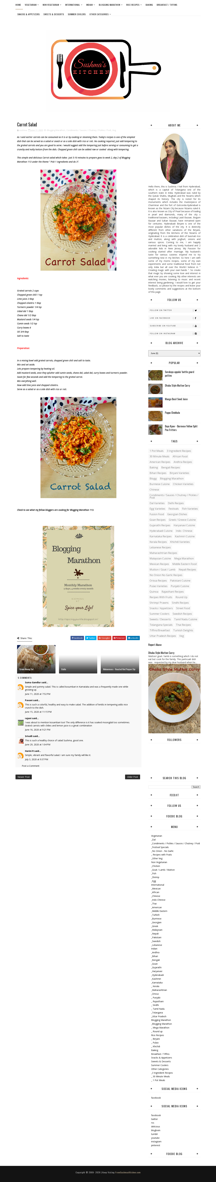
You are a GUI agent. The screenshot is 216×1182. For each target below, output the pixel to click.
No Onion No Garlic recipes (166, 575)
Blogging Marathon (109, 4)
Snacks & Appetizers (28, 14)
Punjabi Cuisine (180, 586)
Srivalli (28, 736)
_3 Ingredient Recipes (162, 1072)
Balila (63, 669)
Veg (114, 130)
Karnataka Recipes (161, 536)
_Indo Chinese (158, 899)
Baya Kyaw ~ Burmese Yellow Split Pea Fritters (181, 428)
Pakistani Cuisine (180, 580)
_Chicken (155, 865)
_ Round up (157, 1031)
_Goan (154, 963)
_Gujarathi (156, 967)
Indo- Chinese (184, 531)
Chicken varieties (183, 484)
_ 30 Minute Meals (160, 1076)
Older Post (132, 776)
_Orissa (155, 993)
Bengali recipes (170, 467)
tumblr (154, 1134)
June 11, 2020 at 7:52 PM (37, 693)
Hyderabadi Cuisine (161, 531)
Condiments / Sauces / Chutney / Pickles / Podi (88, 130)
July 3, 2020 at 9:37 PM (36, 759)
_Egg (153, 880)
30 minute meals (159, 456)
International (72, 4)
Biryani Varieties (179, 473)
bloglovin (155, 1130)
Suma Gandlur (33, 682)
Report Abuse (154, 645)
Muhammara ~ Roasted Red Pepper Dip (119, 669)
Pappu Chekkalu (172, 413)
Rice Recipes (132, 4)
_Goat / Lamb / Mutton (163, 869)
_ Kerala (155, 986)
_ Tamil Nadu (158, 1008)
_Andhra (155, 952)
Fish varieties (190, 508)
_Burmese (156, 918)
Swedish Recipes (182, 613)
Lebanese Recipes (160, 547)
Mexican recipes (159, 564)
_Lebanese (156, 944)
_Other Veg (156, 858)
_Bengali (155, 959)
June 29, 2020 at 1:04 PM (37, 744)
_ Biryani (155, 1038)
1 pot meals (157, 451)
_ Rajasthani (157, 1001)
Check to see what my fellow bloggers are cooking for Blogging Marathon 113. (55, 509)
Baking (149, 4)
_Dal (153, 839)
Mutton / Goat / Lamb (162, 569)
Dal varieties (157, 503)
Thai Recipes (183, 625)
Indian (89, 4)
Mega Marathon (184, 558)
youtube (155, 1137)
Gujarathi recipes (160, 525)
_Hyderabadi (157, 974)
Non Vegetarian (51, 4)
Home (18, 4)
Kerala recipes (158, 542)
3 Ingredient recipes (179, 451)
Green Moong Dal (26, 669)
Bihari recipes (158, 473)
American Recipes (160, 462)
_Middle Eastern (159, 910)
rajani (28, 718)
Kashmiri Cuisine (185, 536)
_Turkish (155, 914)
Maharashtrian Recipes (163, 553)
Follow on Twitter (161, 310)
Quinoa (154, 591)
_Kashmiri (156, 978)
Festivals (174, 508)
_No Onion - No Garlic (162, 850)
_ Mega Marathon (160, 1027)
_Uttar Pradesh (158, 1016)
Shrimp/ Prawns (159, 602)
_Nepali (155, 933)
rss (152, 1122)
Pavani (29, 700)
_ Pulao (155, 1042)
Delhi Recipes (176, 503)
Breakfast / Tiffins (167, 4)
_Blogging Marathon (161, 1023)
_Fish (153, 873)
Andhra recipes (183, 462)
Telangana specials (161, 625)
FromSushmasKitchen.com (128, 1172)
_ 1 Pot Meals (158, 1080)
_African (155, 892)
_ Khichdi (155, 1046)
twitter (154, 1119)
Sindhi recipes (180, 602)
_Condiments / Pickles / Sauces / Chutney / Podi (175, 843)
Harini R (29, 750)
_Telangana (157, 1012)
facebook (156, 1097)
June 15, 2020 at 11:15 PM (38, 711)
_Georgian (156, 922)
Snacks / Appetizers (161, 608)
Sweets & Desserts (53, 14)
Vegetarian (31, 4)
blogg (153, 478)
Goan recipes (158, 519)
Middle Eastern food (184, 564)
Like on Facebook (160, 318)
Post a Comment (30, 765)
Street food (183, 608)
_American (156, 907)
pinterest (155, 1145)
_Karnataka (157, 982)
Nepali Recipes (187, 569)
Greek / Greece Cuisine (182, 519)
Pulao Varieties (158, 586)
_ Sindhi (155, 1004)
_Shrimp (155, 877)
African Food (180, 456)
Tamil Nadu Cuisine (185, 619)
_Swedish (155, 941)
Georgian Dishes (177, 514)
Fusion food (157, 514)
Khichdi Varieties (180, 542)
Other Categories (99, 14)
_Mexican (156, 888)
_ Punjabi (155, 997)
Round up (181, 597)
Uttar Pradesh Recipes (163, 636)
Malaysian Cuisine (160, 558)
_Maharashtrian (159, 989)
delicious (155, 1126)
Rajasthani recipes (173, 591)
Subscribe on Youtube (163, 326)
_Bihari (154, 956)
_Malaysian (156, 929)
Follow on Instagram (162, 333)
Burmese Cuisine (160, 484)
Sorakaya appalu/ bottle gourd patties (179, 373)
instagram (156, 1141)
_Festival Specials (160, 847)
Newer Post (24, 776)
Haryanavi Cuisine (184, 525)
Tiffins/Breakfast (160, 630)
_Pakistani (156, 937)
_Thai (154, 903)
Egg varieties (157, 508)
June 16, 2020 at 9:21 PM (37, 729)
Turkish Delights (183, 630)
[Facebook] (197, 20)
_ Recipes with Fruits (161, 854)
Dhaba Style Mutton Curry (177, 385)
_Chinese (155, 895)
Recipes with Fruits (161, 597)
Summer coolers (159, 613)
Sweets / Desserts (160, 619)
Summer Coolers (77, 14)
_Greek (154, 926)
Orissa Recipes (158, 580)
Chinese (154, 489)
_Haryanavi (156, 971)
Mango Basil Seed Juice (176, 399)
